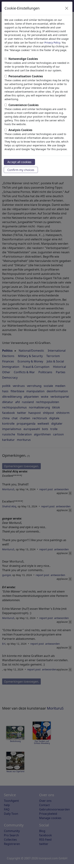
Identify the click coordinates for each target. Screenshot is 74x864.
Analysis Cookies (20, 130)
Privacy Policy (52, 42)
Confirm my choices (20, 170)
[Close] (67, 8)
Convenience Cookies (23, 105)
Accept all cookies (19, 162)
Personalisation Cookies (25, 76)
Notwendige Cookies (23, 59)
